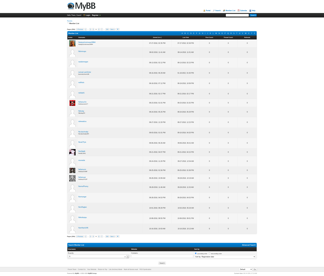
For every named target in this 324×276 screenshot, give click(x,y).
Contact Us (82, 269)
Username (72, 249)
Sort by (196, 249)
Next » (112, 29)
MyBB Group (92, 273)
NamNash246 (83, 228)
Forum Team (72, 269)
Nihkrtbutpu (82, 217)
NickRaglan (82, 207)
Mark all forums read (131, 269)
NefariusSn (82, 102)
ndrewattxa (82, 121)
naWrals (81, 82)
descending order (216, 253)
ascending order (202, 253)
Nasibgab (81, 151)
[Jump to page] (118, 29)
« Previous (80, 29)
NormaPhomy (83, 186)
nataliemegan (83, 62)
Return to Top (102, 269)
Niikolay (81, 111)
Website (134, 249)
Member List (230, 11)
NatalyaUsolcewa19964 (86, 42)
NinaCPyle (82, 142)
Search (218, 11)
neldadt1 (81, 93)
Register (95, 15)
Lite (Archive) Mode (115, 269)
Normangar (82, 197)
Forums (69, 21)
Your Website (91, 269)
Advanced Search (249, 245)
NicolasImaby (83, 132)
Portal (208, 11)
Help (253, 11)
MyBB (77, 273)
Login (88, 15)
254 (107, 29)
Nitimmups (82, 51)
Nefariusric (82, 169)
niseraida (81, 160)
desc (159, 37)
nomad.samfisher (84, 72)
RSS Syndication (145, 269)
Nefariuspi (82, 177)
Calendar (243, 11)
